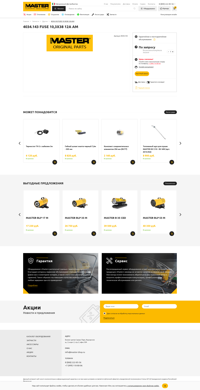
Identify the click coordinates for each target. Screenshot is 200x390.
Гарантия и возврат (157, 82)
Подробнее (33, 285)
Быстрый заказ (142, 73)
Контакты (151, 4)
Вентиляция (84, 14)
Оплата (135, 4)
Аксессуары (99, 14)
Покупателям (115, 4)
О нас (106, 4)
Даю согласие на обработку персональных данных (126, 313)
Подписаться (108, 318)
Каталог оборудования (38, 336)
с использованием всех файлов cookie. (143, 386)
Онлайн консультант (146, 67)
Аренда (166, 8)
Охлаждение (69, 14)
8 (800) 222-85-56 (73, 362)
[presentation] (20, 143)
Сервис (143, 4)
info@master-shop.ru (75, 352)
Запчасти (113, 14)
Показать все (170, 183)
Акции (29, 14)
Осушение (55, 14)
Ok (165, 386)
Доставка (126, 4)
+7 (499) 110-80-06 (154, 63)
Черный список (144, 88)
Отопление (41, 14)
